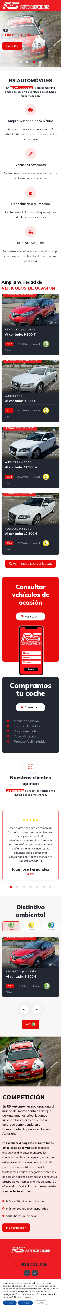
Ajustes (40, 1303)
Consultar (12, 46)
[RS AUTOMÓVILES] (26, 5)
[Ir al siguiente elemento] (36, 1009)
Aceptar (9, 1303)
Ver (28, 1023)
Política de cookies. (21, 1297)
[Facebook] (27, 1273)
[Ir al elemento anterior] (24, 1009)
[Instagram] (35, 1273)
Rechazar (25, 1303)
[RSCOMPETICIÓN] (30, 39)
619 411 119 (33, 1264)
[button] (20, 62)
